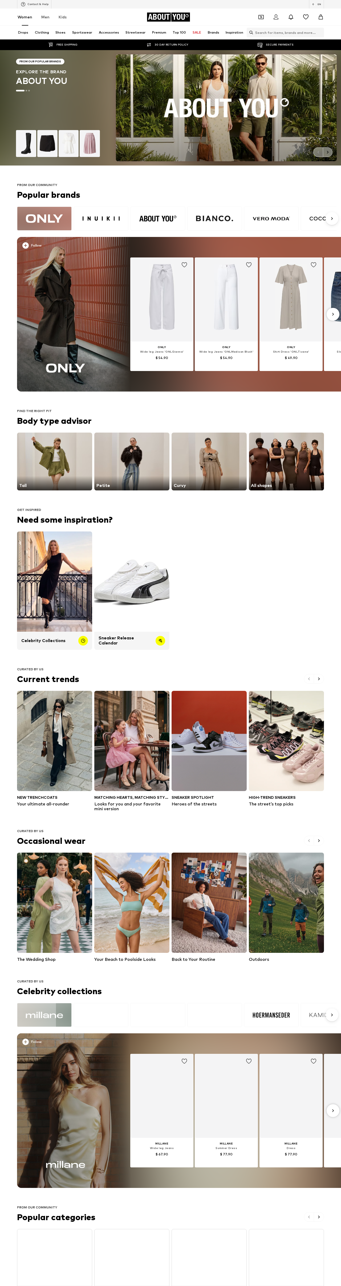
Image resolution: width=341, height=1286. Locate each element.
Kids (63, 17)
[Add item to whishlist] (184, 265)
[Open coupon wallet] (261, 17)
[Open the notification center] (291, 17)
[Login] (276, 17)
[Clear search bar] (320, 32)
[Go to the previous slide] (318, 152)
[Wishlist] (306, 17)
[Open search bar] (250, 32)
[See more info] (68, 246)
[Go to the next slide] (327, 152)
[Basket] (321, 17)
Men (45, 17)
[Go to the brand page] (170, 108)
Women (25, 17)
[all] (177, 219)
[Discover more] (65, 314)
